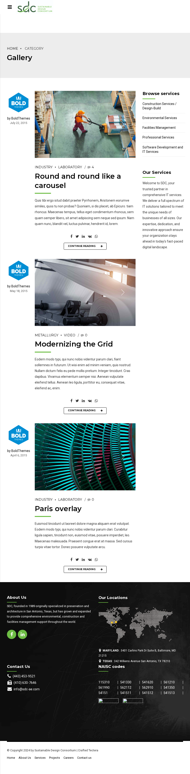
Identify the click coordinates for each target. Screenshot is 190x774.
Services (40, 757)
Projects (54, 757)
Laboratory (70, 167)
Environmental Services (159, 118)
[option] (85, 124)
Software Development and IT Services (162, 149)
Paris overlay (58, 508)
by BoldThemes (18, 118)
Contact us (84, 757)
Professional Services (158, 137)
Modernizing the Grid (74, 344)
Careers (68, 757)
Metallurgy (46, 335)
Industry (44, 167)
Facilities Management (159, 127)
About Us (25, 757)
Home (12, 48)
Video (69, 335)
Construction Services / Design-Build (159, 106)
